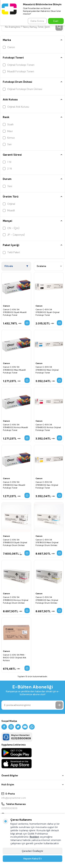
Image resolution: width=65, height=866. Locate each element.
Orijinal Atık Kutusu (18, 107)
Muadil (11, 210)
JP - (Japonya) (16, 234)
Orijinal (11, 204)
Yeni (9, 186)
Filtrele (9, 266)
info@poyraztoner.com (13, 797)
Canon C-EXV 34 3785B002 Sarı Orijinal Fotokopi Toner (47, 485)
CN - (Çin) (13, 228)
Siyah (10, 124)
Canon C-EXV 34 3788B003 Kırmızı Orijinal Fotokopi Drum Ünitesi (15, 600)
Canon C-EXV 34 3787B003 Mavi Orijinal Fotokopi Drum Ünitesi (47, 542)
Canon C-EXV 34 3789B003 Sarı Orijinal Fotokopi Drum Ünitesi (47, 600)
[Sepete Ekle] (27, 322)
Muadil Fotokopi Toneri (20, 71)
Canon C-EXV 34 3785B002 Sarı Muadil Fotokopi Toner (14, 485)
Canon (11, 47)
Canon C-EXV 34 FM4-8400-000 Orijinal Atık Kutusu (14, 657)
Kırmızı (11, 138)
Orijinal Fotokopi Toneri (20, 65)
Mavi (10, 131)
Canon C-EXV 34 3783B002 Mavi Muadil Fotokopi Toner (14, 370)
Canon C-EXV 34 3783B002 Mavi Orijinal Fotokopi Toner (47, 370)
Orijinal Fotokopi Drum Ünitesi (24, 89)
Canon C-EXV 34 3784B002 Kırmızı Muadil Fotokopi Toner (15, 427)
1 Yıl (9, 162)
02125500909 (9, 808)
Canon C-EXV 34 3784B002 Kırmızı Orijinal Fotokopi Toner (48, 427)
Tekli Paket (13, 252)
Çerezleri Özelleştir (32, 850)
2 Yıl (9, 168)
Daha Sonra (37, 21)
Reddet (34, 836)
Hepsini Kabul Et (32, 858)
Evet (55, 21)
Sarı (9, 144)
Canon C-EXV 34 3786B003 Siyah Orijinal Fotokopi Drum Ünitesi (15, 542)
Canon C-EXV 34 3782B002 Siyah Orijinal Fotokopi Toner (47, 312)
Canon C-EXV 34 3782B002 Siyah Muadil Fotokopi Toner (15, 312)
